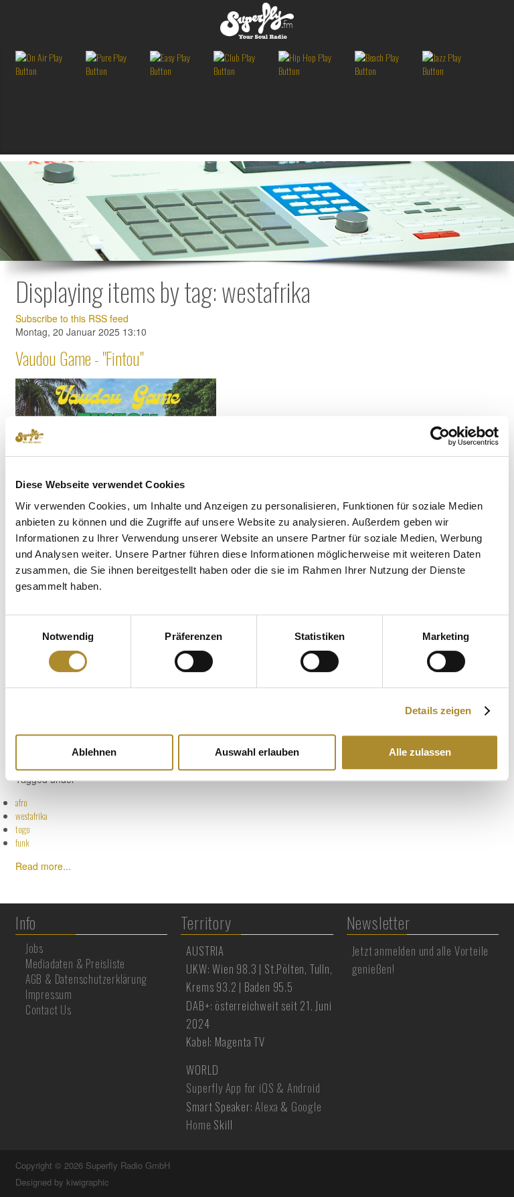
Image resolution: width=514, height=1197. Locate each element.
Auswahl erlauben (257, 752)
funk (22, 842)
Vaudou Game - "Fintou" (79, 358)
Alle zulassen (420, 752)
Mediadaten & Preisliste (75, 964)
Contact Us (48, 1010)
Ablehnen (94, 752)
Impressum (48, 994)
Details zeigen (438, 710)
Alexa (266, 1106)
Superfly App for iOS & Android (253, 1087)
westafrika (31, 815)
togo (22, 829)
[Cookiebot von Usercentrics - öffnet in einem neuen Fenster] (440, 436)
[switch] (194, 661)
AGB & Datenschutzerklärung (86, 979)
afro (21, 802)
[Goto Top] (497, 1165)
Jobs (34, 948)
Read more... (43, 866)
